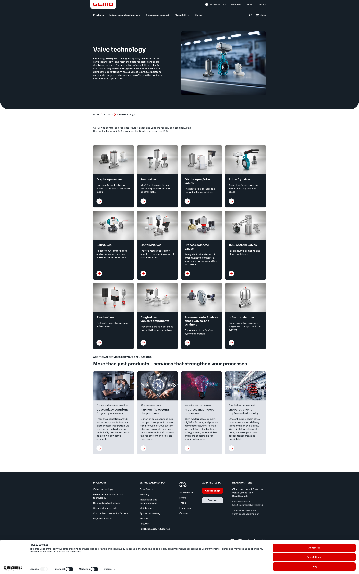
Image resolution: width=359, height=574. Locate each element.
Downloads (146, 489)
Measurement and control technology (108, 496)
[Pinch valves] (99, 343)
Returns (144, 523)
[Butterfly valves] (231, 201)
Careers (183, 513)
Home (96, 114)
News (182, 497)
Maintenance (147, 508)
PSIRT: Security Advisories (155, 528)
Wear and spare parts (105, 508)
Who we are (186, 492)
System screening (150, 513)
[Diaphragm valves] (99, 201)
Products (108, 114)
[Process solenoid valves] (187, 273)
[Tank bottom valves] (231, 273)
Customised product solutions (110, 513)
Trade (182, 502)
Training (144, 494)
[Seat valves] (143, 201)
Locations (185, 508)
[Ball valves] (99, 273)
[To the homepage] (103, 4)
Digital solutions (102, 518)
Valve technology (103, 489)
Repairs (144, 518)
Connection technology (106, 503)
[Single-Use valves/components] (143, 343)
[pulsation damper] (231, 343)
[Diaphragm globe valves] (187, 201)
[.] (99, 448)
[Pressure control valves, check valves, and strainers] (187, 343)
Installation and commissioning (148, 501)
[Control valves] (143, 273)
